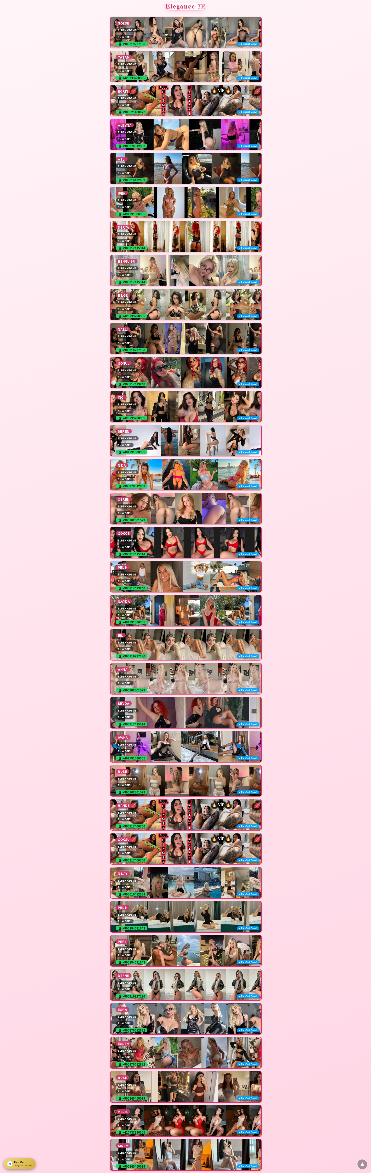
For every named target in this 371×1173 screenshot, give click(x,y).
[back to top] (362, 1164)
